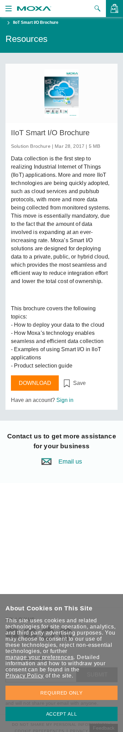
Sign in (64, 400)
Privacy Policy (24, 676)
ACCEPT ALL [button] (61, 714)
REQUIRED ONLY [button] (61, 693)
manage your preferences (39, 657)
